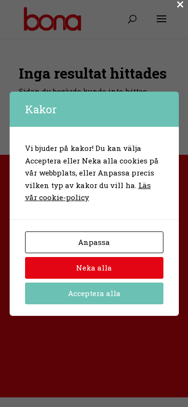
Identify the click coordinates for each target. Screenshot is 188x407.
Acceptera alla (94, 293)
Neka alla (94, 267)
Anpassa (94, 242)
